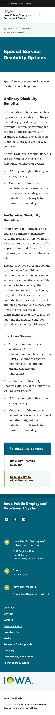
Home (11, 28)
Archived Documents (16, 662)
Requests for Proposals (18, 644)
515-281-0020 (20, 575)
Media (7, 638)
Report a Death (13, 625)
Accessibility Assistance (18, 656)
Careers (8, 619)
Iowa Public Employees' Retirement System (18, 16)
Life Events (25, 28)
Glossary (9, 650)
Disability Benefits (16, 32)
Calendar (9, 607)
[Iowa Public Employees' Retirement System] (11, 11)
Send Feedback (13, 697)
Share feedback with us (28, 594)
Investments (11, 632)
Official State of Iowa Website (17, 3)
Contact (8, 613)
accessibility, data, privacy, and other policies (26, 706)
